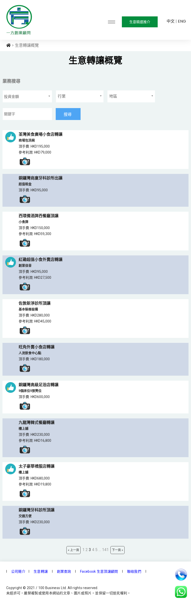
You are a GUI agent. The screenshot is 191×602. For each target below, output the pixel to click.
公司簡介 (18, 571)
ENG (182, 21)
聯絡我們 (134, 571)
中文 (171, 21)
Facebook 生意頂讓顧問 (99, 571)
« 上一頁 (73, 550)
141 (105, 549)
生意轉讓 (40, 571)
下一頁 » (117, 550)
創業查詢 (64, 571)
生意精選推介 (139, 21)
